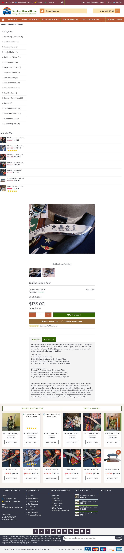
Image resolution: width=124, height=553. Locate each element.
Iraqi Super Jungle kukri (88, 501)
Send (118, 538)
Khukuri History (57, 503)
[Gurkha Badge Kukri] (62, 229)
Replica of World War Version (72, 433)
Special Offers (92, 408)
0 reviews (43, 326)
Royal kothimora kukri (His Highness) (31, 433)
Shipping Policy (33, 498)
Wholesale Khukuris (35, 515)
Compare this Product (73, 321)
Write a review (53, 326)
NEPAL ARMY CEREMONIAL (16, 162)
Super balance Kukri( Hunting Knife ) (52, 433)
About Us (31, 496)
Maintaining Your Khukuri (61, 510)
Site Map (31, 509)
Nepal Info (55, 496)
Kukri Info (55, 498)
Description (36, 339)
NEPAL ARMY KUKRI (14, 170)
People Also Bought (32, 408)
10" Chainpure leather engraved (16, 138)
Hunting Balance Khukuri (88, 507)
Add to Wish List (51, 321)
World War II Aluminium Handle (16, 186)
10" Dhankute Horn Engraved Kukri (16, 146)
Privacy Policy (33, 501)
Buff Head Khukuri (113, 433)
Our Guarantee (33, 504)
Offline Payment (57, 508)
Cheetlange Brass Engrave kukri (16, 155)
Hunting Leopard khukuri (88, 513)
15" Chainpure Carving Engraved (92, 433)
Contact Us (31, 507)
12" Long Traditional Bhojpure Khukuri (88, 495)
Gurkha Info (56, 505)
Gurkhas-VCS (57, 501)
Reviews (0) (49, 339)
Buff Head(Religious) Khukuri (11, 433)
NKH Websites (33, 512)
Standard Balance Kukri (15, 178)
